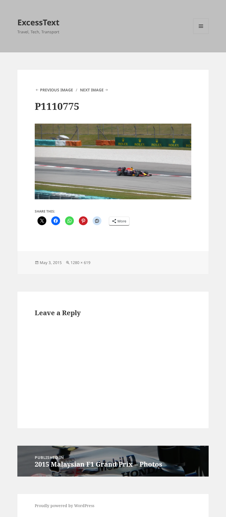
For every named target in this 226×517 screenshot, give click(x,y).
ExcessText (38, 22)
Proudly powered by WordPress (64, 505)
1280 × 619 (80, 262)
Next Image (92, 89)
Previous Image (56, 89)
